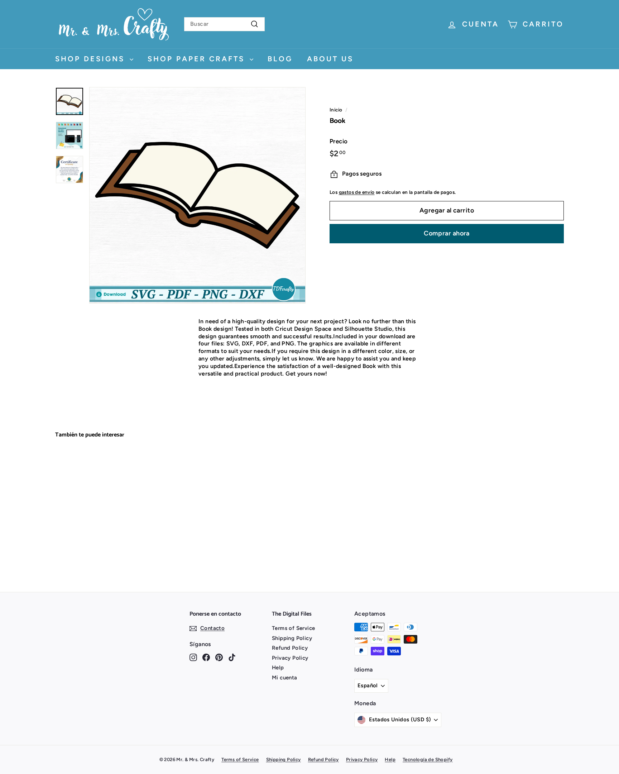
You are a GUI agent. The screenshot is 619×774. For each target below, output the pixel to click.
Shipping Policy (292, 638)
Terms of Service (293, 628)
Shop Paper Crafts (198, 58)
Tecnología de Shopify (427, 759)
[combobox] (224, 24)
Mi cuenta (284, 677)
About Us (330, 58)
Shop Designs (91, 58)
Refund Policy (290, 648)
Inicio (336, 110)
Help (278, 667)
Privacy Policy (290, 658)
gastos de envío (357, 192)
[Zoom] (197, 195)
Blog (280, 58)
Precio (338, 141)
